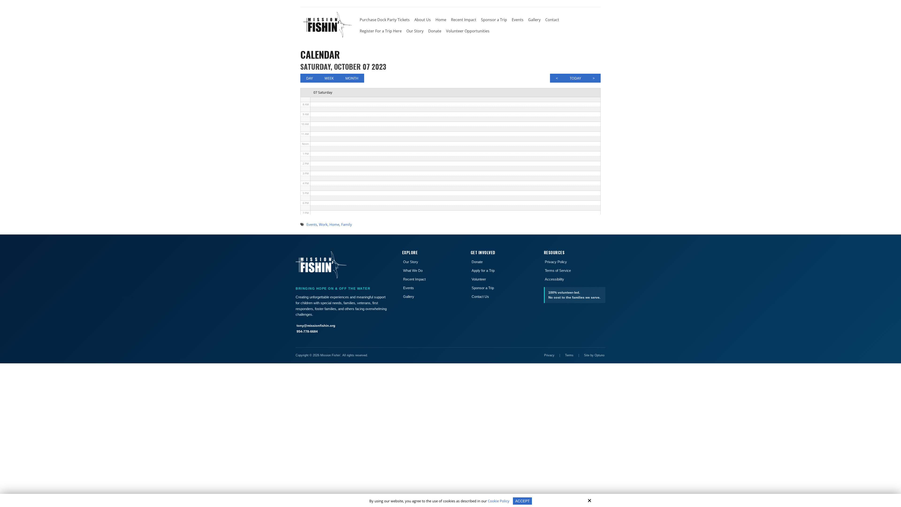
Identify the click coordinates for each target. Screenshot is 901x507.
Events (408, 288)
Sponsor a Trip (483, 288)
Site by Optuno (594, 355)
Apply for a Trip (483, 271)
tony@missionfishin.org (316, 325)
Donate (477, 262)
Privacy (549, 355)
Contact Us (480, 297)
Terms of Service (558, 271)
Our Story (410, 262)
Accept (522, 501)
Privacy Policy (556, 262)
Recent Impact (414, 279)
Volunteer (479, 279)
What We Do (413, 271)
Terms (569, 355)
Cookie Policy (498, 501)
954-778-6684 (307, 331)
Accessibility (554, 279)
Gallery (408, 297)
